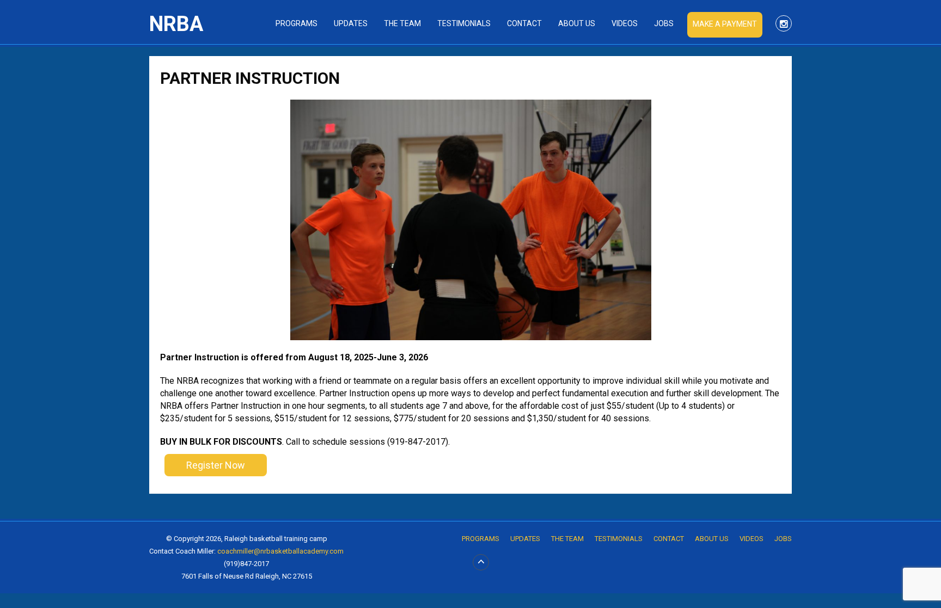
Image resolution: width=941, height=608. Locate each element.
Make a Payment (725, 24)
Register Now (215, 465)
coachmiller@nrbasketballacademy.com (280, 551)
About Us (576, 23)
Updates (351, 23)
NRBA (176, 24)
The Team (402, 23)
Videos (625, 23)
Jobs (664, 23)
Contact (524, 23)
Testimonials (464, 23)
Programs (296, 23)
